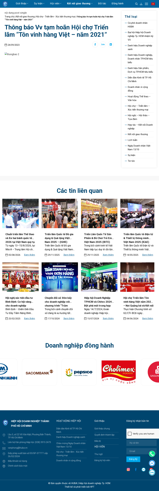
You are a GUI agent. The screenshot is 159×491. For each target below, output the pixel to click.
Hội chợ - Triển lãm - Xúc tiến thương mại (55, 16)
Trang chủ (9, 16)
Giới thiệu (21, 3)
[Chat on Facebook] (152, 462)
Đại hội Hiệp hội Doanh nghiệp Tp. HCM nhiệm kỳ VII (140, 36)
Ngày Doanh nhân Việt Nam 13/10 (139, 147)
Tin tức (131, 161)
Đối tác (102, 3)
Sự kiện (38, 3)
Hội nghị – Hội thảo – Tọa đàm (139, 117)
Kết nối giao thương (79, 3)
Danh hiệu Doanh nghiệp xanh (140, 47)
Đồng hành (117, 3)
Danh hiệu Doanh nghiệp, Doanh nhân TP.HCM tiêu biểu (140, 59)
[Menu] (146, 4)
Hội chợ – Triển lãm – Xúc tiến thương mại (139, 108)
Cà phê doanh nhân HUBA (138, 25)
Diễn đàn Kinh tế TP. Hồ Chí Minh (139, 79)
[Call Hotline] (152, 454)
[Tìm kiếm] (136, 4)
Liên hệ (38, 10)
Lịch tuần (24, 10)
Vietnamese (153, 5)
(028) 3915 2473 (43, 442)
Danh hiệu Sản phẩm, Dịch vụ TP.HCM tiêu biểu (140, 70)
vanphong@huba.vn (17, 448)
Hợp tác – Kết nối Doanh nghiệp (140, 126)
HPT (92, 487)
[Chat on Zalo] (152, 472)
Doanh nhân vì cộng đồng (138, 89)
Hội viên (54, 3)
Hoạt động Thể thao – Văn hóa (139, 98)
